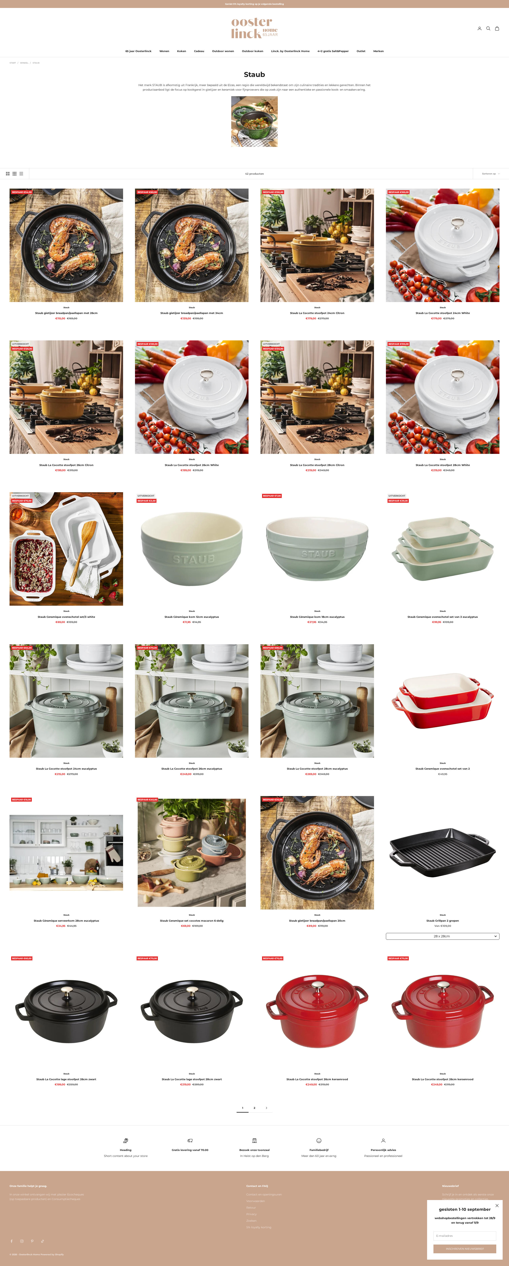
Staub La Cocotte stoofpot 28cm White (443, 465)
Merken (378, 51)
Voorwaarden (255, 1201)
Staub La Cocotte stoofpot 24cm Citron (317, 313)
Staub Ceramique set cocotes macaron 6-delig (191, 920)
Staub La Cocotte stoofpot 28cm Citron (317, 465)
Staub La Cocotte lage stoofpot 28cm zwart (192, 1079)
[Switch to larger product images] (8, 173)
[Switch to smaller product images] (14, 173)
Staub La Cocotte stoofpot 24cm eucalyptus (66, 768)
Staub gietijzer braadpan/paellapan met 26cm (66, 313)
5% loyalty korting (258, 1227)
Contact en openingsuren (264, 1194)
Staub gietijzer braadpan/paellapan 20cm (317, 920)
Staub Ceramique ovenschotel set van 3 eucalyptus (443, 616)
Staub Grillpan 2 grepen (442, 920)
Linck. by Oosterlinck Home (290, 51)
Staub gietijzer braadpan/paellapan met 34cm (191, 313)
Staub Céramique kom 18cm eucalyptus (317, 616)
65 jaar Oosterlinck (138, 51)
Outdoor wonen (223, 51)
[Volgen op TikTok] (43, 1241)
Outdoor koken (252, 51)
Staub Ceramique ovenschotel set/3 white (66, 616)
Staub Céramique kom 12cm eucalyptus (192, 616)
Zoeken (251, 1220)
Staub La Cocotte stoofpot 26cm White (192, 465)
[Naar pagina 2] (266, 1107)
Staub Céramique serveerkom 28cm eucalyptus (66, 920)
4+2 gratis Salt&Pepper (333, 51)
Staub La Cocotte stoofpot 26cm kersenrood (317, 1079)
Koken (181, 51)
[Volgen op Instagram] (22, 1241)
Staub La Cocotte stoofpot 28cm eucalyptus (317, 768)
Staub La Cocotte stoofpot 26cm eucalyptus (191, 768)
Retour (251, 1207)
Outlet (361, 51)
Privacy (251, 1214)
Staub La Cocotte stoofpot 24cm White (443, 313)
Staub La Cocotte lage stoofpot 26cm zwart (66, 1079)
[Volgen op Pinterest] (32, 1241)
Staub (36, 63)
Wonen (164, 51)
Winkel (24, 63)
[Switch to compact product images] (21, 173)
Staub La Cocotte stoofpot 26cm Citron (66, 465)
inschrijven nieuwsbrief (465, 1248)
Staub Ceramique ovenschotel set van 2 (443, 768)
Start (13, 63)
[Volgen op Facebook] (12, 1241)
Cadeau (199, 51)
